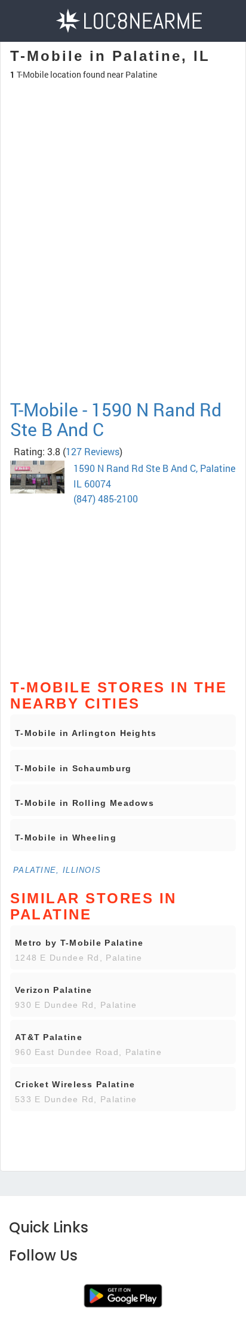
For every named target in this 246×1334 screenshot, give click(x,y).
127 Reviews (92, 451)
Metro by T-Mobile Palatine (79, 942)
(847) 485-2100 (105, 498)
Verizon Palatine (54, 990)
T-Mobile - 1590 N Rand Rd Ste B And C (116, 419)
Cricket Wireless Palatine (75, 1084)
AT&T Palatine (48, 1037)
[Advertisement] (123, 292)
